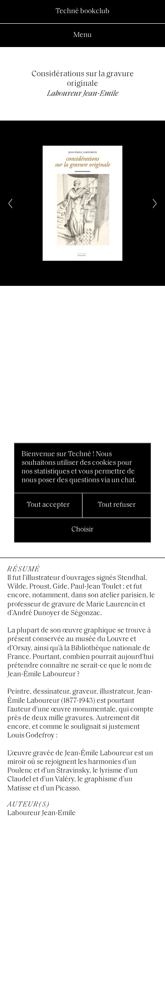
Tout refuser (117, 505)
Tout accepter (48, 505)
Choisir (83, 529)
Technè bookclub (82, 11)
